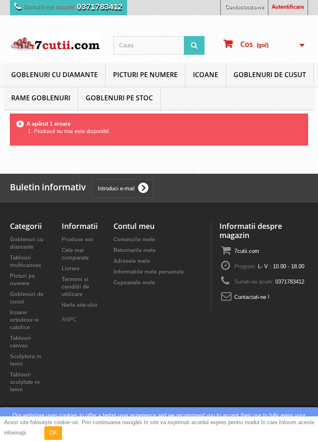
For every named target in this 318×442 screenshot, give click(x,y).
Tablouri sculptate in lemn (25, 382)
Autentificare (288, 7)
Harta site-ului (79, 305)
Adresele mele (131, 261)
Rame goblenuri (40, 97)
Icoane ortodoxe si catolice (24, 319)
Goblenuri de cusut (270, 74)
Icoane (205, 74)
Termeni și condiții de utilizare (75, 286)
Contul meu (133, 226)
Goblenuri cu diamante (54, 74)
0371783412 (100, 6)
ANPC (69, 319)
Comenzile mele (134, 239)
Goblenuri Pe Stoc (119, 97)
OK (53, 433)
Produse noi (77, 239)
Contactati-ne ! (252, 297)
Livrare (71, 268)
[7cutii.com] (55, 42)
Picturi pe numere (145, 74)
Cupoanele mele (134, 282)
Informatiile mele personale (148, 272)
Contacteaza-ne (244, 7)
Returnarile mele (134, 250)
